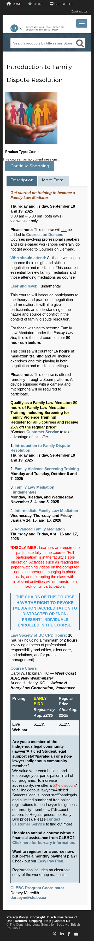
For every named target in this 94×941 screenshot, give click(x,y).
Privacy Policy (17, 917)
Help (47, 921)
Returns (21, 921)
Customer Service (42, 432)
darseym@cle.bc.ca (28, 897)
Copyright (37, 917)
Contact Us (79, 11)
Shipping (35, 921)
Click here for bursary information (43, 843)
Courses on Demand (44, 235)
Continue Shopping (29, 165)
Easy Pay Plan (50, 861)
